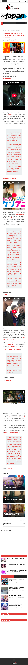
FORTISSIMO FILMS (10, 349)
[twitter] (23, 1)
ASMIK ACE (11, 344)
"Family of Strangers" (17, 417)
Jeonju (10, 469)
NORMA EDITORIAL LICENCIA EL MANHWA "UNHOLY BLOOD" (16, 604)
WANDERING (7, 79)
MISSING (5, 295)
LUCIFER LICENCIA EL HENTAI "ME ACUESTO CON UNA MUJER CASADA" (17, 571)
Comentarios (20, 576)
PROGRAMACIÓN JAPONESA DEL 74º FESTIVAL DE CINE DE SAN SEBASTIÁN (12, 514)
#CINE (5, 485)
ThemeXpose (14, 663)
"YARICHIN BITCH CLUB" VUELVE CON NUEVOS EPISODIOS (15, 559)
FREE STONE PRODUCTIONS (12, 432)
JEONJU (12, 40)
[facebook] (21, 1)
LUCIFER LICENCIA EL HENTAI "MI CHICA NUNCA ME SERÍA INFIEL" (16, 565)
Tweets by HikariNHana (6, 617)
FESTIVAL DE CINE (6, 40)
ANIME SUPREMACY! (9, 179)
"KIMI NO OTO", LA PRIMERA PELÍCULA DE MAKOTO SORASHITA (13, 500)
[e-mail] (25, 1)
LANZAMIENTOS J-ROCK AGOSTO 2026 (17, 579)
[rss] (19, 1)
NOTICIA (7, 29)
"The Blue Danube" (10, 339)
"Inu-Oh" (18, 349)
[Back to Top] (14, 660)
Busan (12, 346)
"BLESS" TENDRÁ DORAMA (10, 487)
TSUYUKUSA (7, 380)
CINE (7, 39)
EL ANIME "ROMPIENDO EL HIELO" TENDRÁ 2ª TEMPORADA (16, 588)
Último (7, 576)
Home (4, 29)
